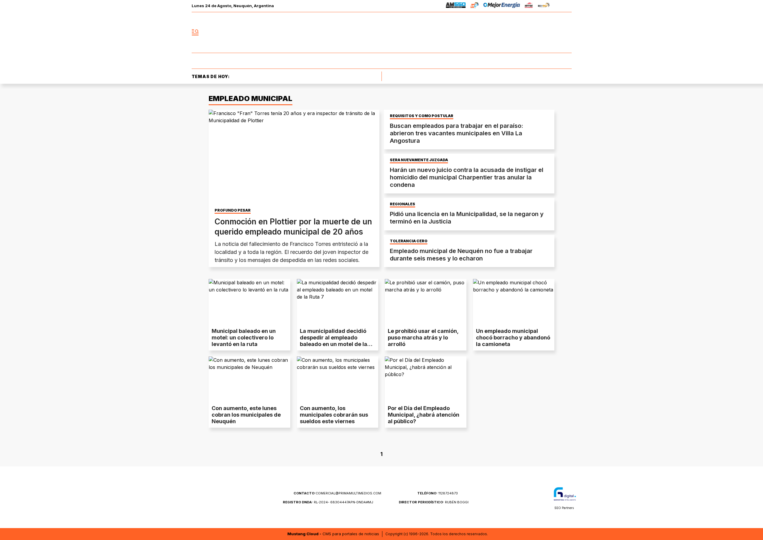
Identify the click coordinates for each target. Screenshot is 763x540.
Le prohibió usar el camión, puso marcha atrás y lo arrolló (423, 337)
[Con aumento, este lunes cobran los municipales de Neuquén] (249, 379)
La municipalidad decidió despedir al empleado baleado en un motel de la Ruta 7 (333, 341)
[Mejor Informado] (381, 32)
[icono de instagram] (554, 32)
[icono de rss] (567, 32)
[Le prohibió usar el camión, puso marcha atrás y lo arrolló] (425, 302)
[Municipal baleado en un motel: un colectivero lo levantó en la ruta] (249, 302)
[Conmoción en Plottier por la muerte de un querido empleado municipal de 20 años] (294, 158)
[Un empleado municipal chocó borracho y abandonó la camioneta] (514, 302)
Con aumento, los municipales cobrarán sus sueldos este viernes (334, 414)
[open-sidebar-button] (195, 32)
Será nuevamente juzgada (419, 160)
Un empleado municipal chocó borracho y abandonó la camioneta (513, 337)
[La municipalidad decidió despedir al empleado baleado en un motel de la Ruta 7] (338, 302)
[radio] (456, 6)
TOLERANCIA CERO (408, 241)
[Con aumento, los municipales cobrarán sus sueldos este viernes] (338, 379)
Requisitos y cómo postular (421, 116)
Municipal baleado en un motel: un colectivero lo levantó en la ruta (244, 337)
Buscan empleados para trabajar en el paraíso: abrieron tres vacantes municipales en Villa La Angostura (456, 133)
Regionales (402, 204)
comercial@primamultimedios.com (337, 493)
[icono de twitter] (540, 32)
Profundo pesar (233, 210)
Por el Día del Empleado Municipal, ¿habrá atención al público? (423, 414)
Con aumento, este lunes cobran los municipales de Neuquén (246, 414)
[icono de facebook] (527, 32)
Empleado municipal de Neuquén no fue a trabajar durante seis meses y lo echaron (461, 254)
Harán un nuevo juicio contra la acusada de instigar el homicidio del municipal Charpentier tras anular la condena (466, 177)
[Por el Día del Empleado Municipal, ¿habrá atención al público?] (425, 379)
